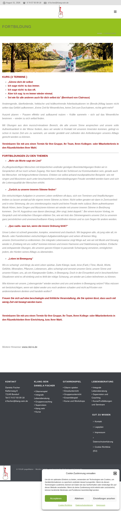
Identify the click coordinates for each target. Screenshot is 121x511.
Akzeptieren (56, 498)
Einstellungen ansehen (104, 498)
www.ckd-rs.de (29, 347)
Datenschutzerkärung (84, 505)
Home (99, 33)
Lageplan (99, 427)
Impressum (100, 505)
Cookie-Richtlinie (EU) (101, 449)
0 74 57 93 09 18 (34, 3)
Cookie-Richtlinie (65, 505)
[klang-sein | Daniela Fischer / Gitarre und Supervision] (60, 11)
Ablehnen (79, 498)
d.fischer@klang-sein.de (58, 3)
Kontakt (98, 421)
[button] (115, 473)
